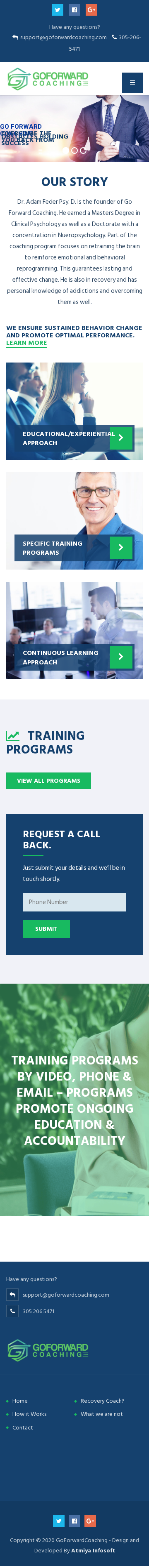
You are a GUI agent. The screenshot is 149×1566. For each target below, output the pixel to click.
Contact (22, 1427)
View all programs (48, 781)
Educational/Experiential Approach (69, 438)
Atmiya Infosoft (93, 1550)
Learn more (26, 342)
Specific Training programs (52, 547)
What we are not (102, 1414)
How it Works (29, 1414)
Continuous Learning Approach (61, 657)
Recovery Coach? (103, 1401)
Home (20, 1401)
